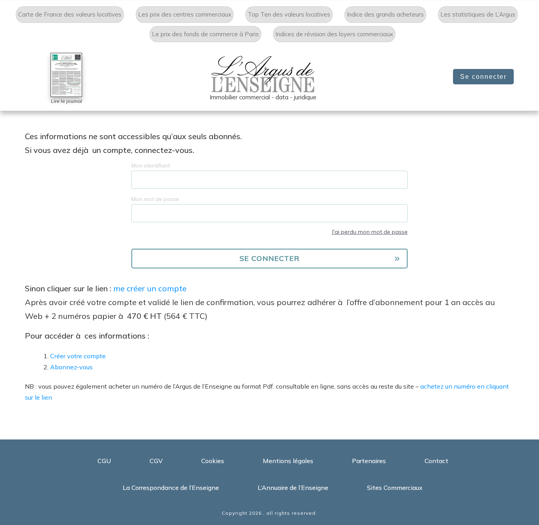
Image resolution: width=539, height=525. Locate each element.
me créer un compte (150, 288)
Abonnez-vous (71, 367)
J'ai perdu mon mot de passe (369, 231)
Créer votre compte (78, 356)
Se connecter (483, 76)
